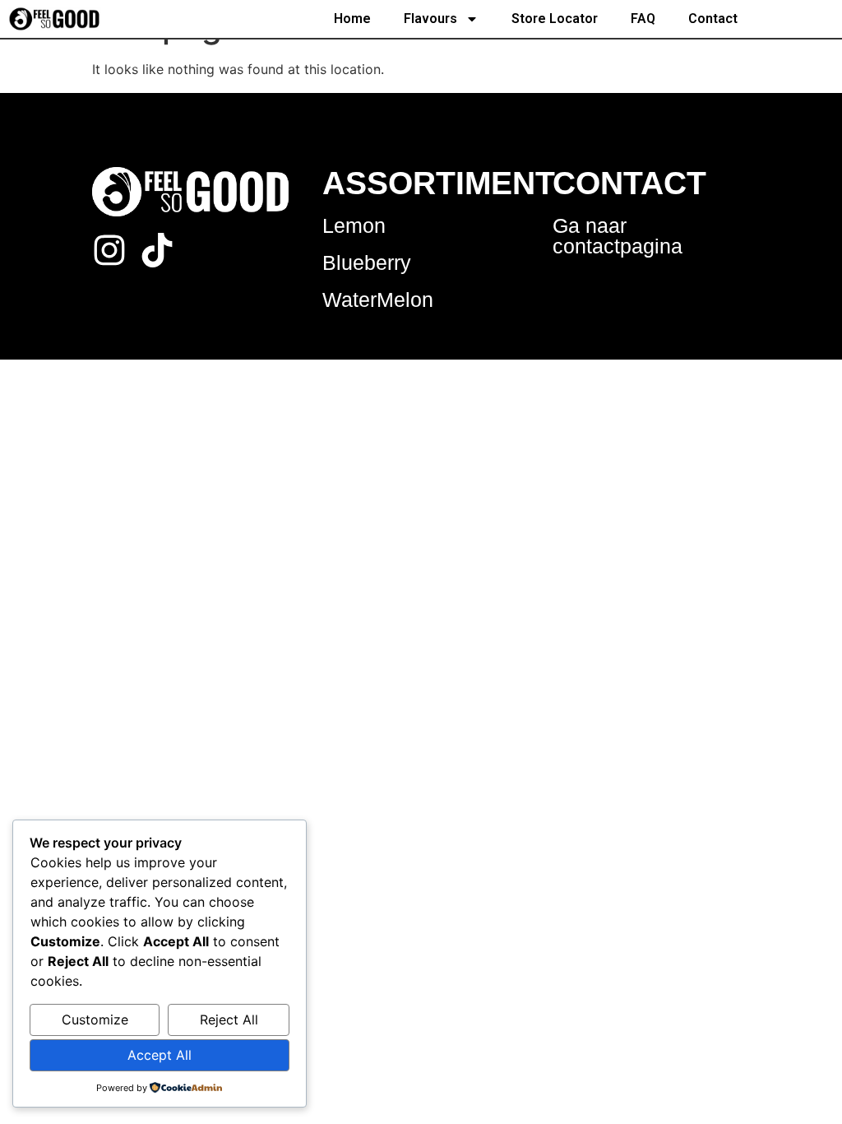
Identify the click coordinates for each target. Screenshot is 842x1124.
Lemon (354, 225)
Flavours (430, 18)
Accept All (159, 1055)
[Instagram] (109, 250)
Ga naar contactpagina (617, 236)
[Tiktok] (157, 250)
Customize (95, 1019)
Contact (713, 18)
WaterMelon (377, 299)
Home (352, 18)
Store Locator (554, 18)
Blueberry (366, 262)
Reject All (229, 1019)
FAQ (643, 18)
